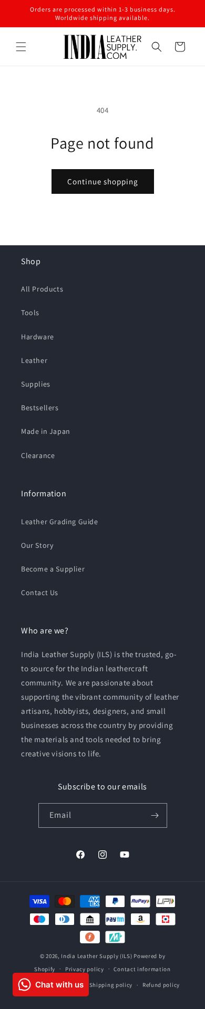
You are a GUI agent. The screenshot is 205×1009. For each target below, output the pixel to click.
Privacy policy (84, 969)
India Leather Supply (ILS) (96, 956)
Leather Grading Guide (59, 521)
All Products (42, 289)
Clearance (38, 455)
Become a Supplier (53, 569)
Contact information (142, 969)
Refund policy (161, 985)
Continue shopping (102, 181)
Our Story (37, 545)
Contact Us (39, 592)
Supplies (35, 384)
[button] (21, 46)
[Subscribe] (155, 815)
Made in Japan (45, 431)
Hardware (37, 336)
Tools (30, 312)
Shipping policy (111, 985)
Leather (34, 360)
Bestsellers (40, 407)
